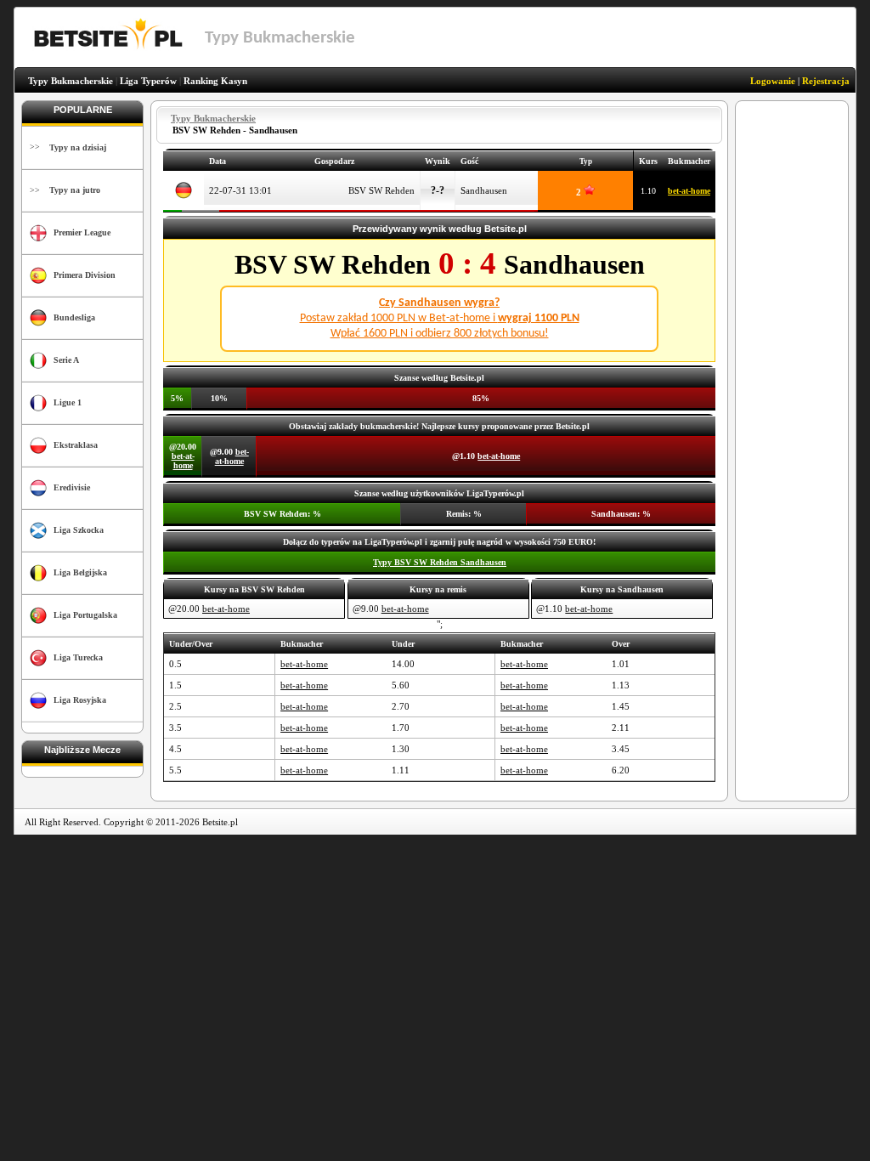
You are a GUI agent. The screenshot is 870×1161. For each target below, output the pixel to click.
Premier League (82, 232)
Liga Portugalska (85, 615)
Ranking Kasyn (215, 81)
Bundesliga (74, 317)
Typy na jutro (74, 190)
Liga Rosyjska (80, 700)
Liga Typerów (148, 81)
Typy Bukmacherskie (70, 81)
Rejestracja (826, 81)
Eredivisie (72, 487)
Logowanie (772, 81)
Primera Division (85, 275)
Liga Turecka (78, 657)
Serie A (66, 360)
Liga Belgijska (80, 572)
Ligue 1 (68, 402)
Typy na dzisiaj (77, 147)
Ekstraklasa (76, 445)
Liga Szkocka (79, 530)
